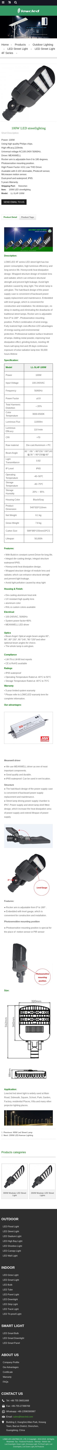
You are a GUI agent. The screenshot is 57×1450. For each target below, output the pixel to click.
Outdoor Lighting (43, 44)
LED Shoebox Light (12, 1246)
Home (5, 44)
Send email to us (14, 202)
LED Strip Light (10, 1304)
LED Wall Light (10, 1256)
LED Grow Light (10, 1275)
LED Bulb (7, 1285)
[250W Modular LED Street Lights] (42, 1176)
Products (20, 44)
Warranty (7, 1377)
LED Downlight (10, 1299)
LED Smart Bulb (11, 1333)
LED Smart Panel (11, 1343)
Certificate (8, 1372)
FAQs (5, 1382)
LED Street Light (17, 48)
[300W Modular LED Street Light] (14, 1176)
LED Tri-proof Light (12, 1314)
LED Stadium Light (12, 1236)
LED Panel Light (11, 1294)
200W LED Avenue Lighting (21, 1135)
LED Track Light (11, 1309)
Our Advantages (11, 1367)
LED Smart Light (11, 1280)
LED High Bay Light (12, 1241)
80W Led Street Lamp (22, 1132)
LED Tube (8, 1289)
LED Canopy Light (12, 1251)
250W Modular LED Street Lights (42, 1194)
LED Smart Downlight (13, 1338)
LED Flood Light (11, 1226)
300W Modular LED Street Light (14, 1194)
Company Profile (11, 1362)
